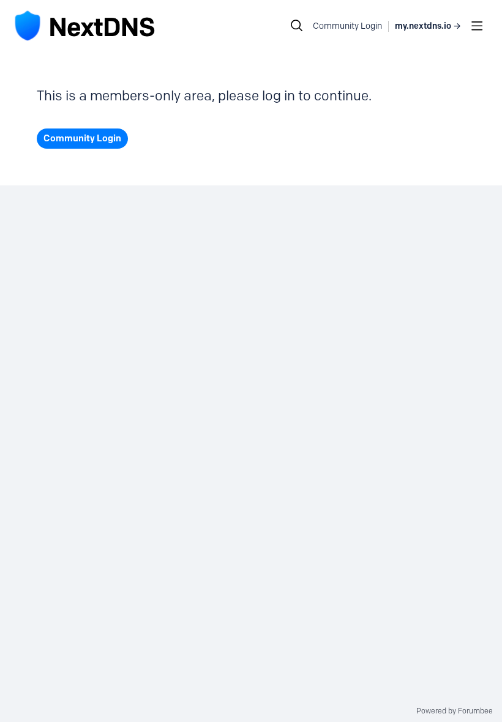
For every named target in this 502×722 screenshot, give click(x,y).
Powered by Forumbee (454, 711)
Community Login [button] (347, 26)
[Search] (297, 26)
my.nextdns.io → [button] (428, 26)
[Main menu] (477, 26)
